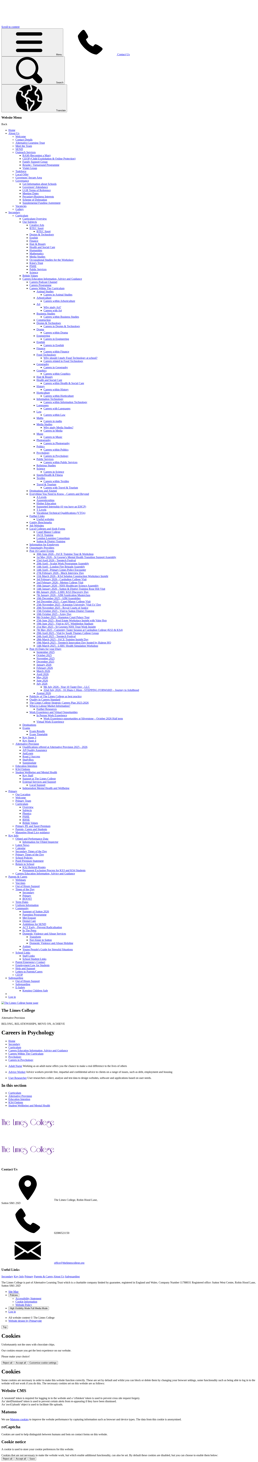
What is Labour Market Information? (49, 705)
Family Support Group (35, 161)
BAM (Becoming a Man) (36, 155)
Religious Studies (46, 465)
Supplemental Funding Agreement (41, 202)
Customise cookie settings (43, 1362)
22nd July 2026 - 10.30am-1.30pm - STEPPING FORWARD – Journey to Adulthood (91, 690)
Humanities (35, 250)
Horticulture (43, 392)
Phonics (26, 813)
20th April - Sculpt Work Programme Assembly (63, 563)
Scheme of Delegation (34, 199)
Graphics (42, 370)
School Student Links (34, 958)
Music (40, 433)
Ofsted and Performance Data (31, 838)
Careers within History (56, 389)
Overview (28, 807)
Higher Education (46, 503)
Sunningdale (29, 762)
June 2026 (42, 680)
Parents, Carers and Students (31, 829)
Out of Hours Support (27, 886)
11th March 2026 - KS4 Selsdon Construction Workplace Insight (72, 576)
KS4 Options (22, 769)
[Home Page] (19, 1002)
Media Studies (37, 256)
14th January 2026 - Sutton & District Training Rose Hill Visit (71, 588)
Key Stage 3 (29, 737)
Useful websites (45, 519)
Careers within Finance (56, 351)
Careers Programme (40, 285)
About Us (13, 133)
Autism (26, 946)
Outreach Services (25, 152)
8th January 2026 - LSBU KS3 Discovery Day (63, 591)
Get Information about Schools (39, 183)
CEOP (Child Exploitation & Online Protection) (48, 158)
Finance (33, 240)
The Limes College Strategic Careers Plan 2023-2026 (59, 702)
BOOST (27, 898)
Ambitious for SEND (34, 924)
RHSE (26, 819)
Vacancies (21, 206)
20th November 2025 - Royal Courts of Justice (62, 607)
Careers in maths (53, 421)
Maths (40, 418)
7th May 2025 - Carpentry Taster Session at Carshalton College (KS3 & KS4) (80, 629)
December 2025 (45, 661)
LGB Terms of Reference (36, 190)
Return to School (24, 864)
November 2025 (46, 658)
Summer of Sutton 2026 (35, 911)
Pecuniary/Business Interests (38, 196)
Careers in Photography (57, 443)
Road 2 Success (31, 756)
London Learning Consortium (53, 538)
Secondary (14, 212)
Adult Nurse (15, 1065)
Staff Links (28, 955)
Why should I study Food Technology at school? (70, 357)
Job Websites (36, 525)
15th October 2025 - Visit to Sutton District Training (65, 610)
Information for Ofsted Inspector (40, 841)
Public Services (38, 269)
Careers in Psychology (56, 455)
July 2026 (42, 683)
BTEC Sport (36, 228)
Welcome (20, 136)
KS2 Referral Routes (34, 867)
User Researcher (17, 1077)
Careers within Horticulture (59, 395)
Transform (35, 936)
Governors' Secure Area (28, 177)
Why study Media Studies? (58, 427)
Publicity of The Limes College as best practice (55, 696)
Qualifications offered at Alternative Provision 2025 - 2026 (54, 746)
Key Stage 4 (29, 740)
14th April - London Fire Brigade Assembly (61, 566)
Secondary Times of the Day (31, 851)
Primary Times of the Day (29, 854)
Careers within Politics (56, 449)
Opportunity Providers (41, 547)
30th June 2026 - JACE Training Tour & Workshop (65, 554)
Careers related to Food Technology (63, 361)
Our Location (22, 794)
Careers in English (54, 345)
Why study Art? (52, 307)
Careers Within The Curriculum (46, 288)
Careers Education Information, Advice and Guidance (52, 278)
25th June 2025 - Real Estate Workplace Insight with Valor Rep (72, 620)
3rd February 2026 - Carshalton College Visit (62, 579)
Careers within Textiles (56, 481)
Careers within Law (54, 414)
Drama (40, 329)
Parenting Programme (34, 914)
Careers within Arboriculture (59, 300)
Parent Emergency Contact (30, 962)
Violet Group (29, 168)
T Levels (41, 509)
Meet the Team (23, 145)
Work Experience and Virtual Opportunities (53, 712)
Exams (26, 728)
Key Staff (27, 775)
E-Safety (20, 987)
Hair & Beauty (37, 244)
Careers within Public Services (60, 462)
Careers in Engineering (56, 338)
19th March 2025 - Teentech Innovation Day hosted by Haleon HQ (74, 642)
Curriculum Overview (34, 218)
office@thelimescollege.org (69, 1262)
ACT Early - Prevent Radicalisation (42, 927)
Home (11, 130)
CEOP (19, 974)
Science (33, 272)
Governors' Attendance (35, 187)
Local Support (37, 784)
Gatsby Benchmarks (40, 522)
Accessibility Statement (28, 1298)
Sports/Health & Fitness (50, 474)
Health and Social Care (42, 247)
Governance (22, 180)
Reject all (7, 1362)
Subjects (27, 810)
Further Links (37, 516)
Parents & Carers (17, 876)
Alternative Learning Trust (30, 142)
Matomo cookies (19, 1419)
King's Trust (36, 263)
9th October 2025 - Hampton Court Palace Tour (63, 617)
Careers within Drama (56, 332)
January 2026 (44, 664)
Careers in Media (53, 430)
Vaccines (20, 883)
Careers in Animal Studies (58, 294)
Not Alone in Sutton (40, 939)
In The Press (29, 930)
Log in (12, 996)
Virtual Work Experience (50, 721)
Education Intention (26, 765)
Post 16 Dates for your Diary (45, 648)
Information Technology (50, 399)
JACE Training (45, 535)
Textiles (41, 478)
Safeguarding (15, 977)
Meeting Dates (30, 193)
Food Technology (46, 354)
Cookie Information (26, 1301)
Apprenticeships (45, 500)
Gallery (19, 209)
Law (39, 411)
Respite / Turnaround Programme (40, 164)
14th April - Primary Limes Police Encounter (61, 569)
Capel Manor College (48, 531)
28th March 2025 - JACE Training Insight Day (62, 639)
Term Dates (21, 902)
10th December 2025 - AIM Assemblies (59, 598)
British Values (30, 275)
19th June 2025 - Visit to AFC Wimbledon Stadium (65, 623)
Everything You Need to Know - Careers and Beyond (59, 493)
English (33, 237)
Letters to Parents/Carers (28, 971)
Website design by (25, 1320)
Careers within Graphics (57, 373)
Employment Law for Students (32, 965)
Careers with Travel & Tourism (61, 487)
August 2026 (44, 693)
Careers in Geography (56, 367)
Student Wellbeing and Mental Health (36, 772)
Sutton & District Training (51, 541)
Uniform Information (27, 905)
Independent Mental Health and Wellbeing (45, 788)
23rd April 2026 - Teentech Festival (56, 560)
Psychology (43, 452)
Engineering (43, 335)
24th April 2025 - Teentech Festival (56, 636)
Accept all (21, 1362)
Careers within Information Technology (65, 402)
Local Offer (21, 174)
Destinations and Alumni (43, 490)
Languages (43, 405)
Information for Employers (44, 544)
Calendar (20, 848)
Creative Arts (36, 225)
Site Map (13, 1291)
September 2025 (46, 652)
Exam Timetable (38, 734)
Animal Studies (45, 291)
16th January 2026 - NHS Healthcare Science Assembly (68, 585)
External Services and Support (39, 781)
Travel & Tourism (46, 484)
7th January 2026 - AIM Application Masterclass (63, 595)
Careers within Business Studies (61, 316)
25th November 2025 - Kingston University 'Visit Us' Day (69, 604)
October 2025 (44, 655)
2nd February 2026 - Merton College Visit (60, 582)
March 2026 (43, 671)
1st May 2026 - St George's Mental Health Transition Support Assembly (76, 557)
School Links (22, 952)
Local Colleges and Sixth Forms (47, 528)
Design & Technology (41, 234)
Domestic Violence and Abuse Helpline (51, 943)
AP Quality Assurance (34, 750)
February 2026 (45, 667)
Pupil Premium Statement (29, 860)
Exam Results (37, 731)
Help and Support (25, 968)
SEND (19, 149)
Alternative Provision (27, 743)
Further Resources (47, 709)
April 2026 (43, 674)
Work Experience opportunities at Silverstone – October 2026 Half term (83, 718)
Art (38, 304)
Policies (14, 1295)
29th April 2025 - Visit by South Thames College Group (68, 633)
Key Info (13, 835)
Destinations (29, 724)
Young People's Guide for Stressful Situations (47, 949)
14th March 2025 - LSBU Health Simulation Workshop (67, 645)
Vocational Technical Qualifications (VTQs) (61, 512)
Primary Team (23, 800)
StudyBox (28, 759)
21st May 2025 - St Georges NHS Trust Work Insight (66, 626)
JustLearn (27, 753)
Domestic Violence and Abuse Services (44, 933)
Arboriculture (44, 297)
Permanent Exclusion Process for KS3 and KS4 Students (53, 870)
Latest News (22, 845)
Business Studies (46, 313)
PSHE (33, 266)
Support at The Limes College (39, 778)
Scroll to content (10, 26)
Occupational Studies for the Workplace (51, 259)
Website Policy (23, 1304)
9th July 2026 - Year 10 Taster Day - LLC (67, 686)
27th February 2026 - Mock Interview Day (60, 573)
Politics (41, 446)
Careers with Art (53, 310)
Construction (44, 319)
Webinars (20, 879)
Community (22, 908)
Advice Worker (16, 1071)
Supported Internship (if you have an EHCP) (61, 506)
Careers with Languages (57, 408)
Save (32, 1458)
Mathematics (36, 253)
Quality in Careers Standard (44, 699)
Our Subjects (29, 221)
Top (4, 1327)
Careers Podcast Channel (43, 281)
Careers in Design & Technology (62, 326)
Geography (43, 364)
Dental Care (29, 920)
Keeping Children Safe (35, 990)
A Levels (42, 497)
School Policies (23, 857)
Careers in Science (54, 471)
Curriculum (21, 215)
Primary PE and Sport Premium (32, 826)
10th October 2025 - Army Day (54, 614)
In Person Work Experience (52, 715)
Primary (12, 791)
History (41, 386)
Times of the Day (25, 889)
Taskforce (20, 171)
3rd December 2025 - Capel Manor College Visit (64, 601)
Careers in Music (53, 436)
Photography (44, 440)
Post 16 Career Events (41, 550)
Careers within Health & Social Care (64, 383)
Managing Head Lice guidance (32, 832)
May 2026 (42, 677)
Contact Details (23, 139)
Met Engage (29, 917)
